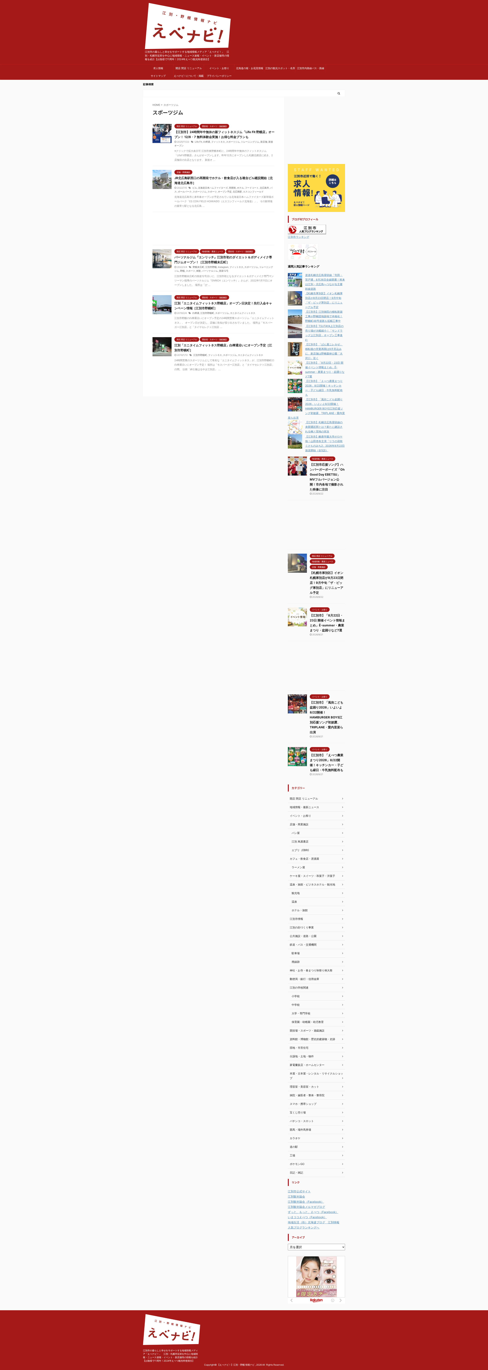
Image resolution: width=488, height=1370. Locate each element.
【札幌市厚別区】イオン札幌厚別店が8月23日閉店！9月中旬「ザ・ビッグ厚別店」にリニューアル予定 (326, 583)
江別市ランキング (298, 236)
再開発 (232, 187)
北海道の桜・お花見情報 (249, 68)
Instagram (223, 267)
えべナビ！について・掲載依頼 (189, 77)
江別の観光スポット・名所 (280, 68)
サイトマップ (158, 75)
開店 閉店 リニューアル (189, 68)
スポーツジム (233, 141)
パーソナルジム (210, 270)
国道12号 (223, 270)
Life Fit (198, 141)
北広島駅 (237, 191)
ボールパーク (185, 191)
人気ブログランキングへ (303, 1227)
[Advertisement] (213, 229)
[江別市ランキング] (307, 231)
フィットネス (218, 141)
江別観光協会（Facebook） (306, 1202)
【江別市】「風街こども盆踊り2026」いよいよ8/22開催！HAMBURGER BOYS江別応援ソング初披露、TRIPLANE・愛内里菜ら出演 (316, 408)
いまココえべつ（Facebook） (307, 1217)
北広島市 (264, 187)
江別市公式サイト (299, 1191)
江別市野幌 (211, 267)
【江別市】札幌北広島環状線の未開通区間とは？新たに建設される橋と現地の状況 (324, 427)
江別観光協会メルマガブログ (306, 1207)
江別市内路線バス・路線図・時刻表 (310, 69)
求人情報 (158, 68)
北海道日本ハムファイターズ (213, 187)
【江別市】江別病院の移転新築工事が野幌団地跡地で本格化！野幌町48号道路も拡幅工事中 (324, 316)
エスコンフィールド (253, 191)
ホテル (240, 187)
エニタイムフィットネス (242, 313)
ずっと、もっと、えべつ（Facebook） (313, 1212)
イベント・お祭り (219, 68)
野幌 (182, 270)
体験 (198, 270)
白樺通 (206, 141)
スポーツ (212, 191)
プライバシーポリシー (219, 75)
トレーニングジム (250, 141)
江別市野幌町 (207, 313)
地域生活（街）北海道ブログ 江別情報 (313, 1222)
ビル (194, 187)
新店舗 (263, 141)
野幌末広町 (198, 267)
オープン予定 (225, 191)
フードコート (252, 187)
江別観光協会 (296, 1196)
